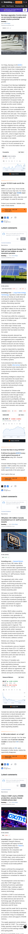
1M (9, 161)
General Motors (18, 561)
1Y (14, 161)
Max (20, 161)
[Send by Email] (15, 217)
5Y (17, 161)
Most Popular (10, 6)
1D (3, 161)
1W (6, 161)
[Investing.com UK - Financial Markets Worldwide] (9, 2)
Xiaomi (20, 845)
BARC (20, 65)
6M (12, 161)
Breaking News (19, 6)
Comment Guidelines (6, 242)
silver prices (16, 365)
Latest (3, 6)
